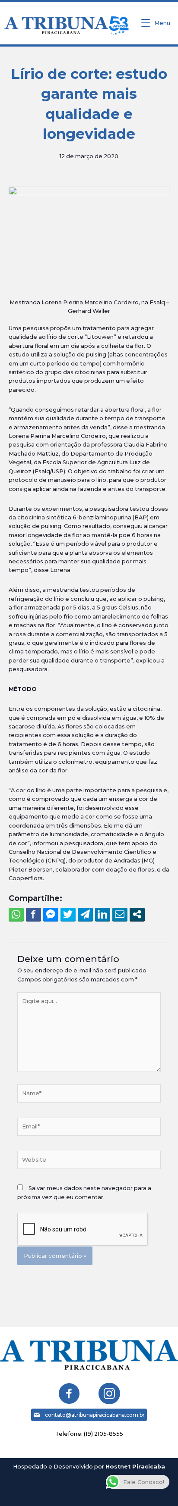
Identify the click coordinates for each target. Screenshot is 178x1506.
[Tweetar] (68, 914)
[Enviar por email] (119, 914)
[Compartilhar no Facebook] (33, 914)
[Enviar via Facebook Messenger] (50, 914)
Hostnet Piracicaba (135, 1466)
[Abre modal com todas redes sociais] (137, 914)
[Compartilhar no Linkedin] (102, 914)
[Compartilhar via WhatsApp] (16, 914)
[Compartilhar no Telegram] (85, 914)
